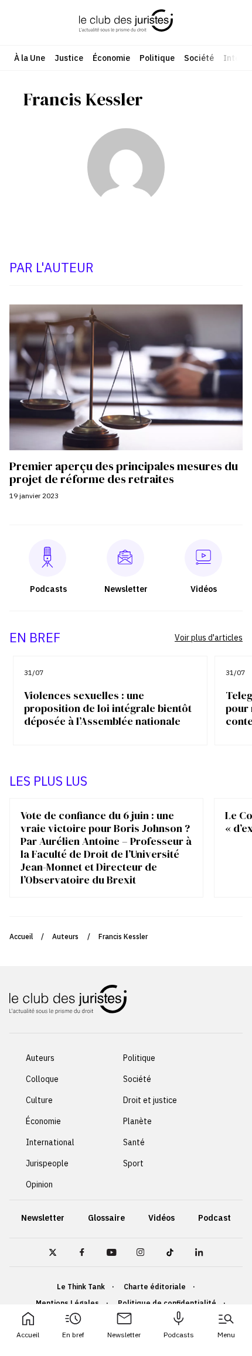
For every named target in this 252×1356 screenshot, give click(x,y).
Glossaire (106, 1218)
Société (199, 58)
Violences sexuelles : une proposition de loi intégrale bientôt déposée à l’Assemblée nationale (108, 708)
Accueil (27, 1334)
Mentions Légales (67, 1303)
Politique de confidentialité (167, 1303)
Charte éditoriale (155, 1286)
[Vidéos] (203, 558)
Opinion (39, 1184)
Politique (157, 58)
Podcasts (179, 1334)
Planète (137, 1121)
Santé (134, 1142)
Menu (226, 1334)
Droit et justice (150, 1100)
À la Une (29, 58)
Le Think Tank (81, 1286)
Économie (111, 58)
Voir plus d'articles (209, 637)
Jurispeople (47, 1163)
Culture (39, 1100)
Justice (69, 58)
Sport (133, 1163)
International (50, 1142)
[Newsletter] (125, 558)
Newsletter (124, 1334)
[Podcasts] (47, 558)
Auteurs (65, 936)
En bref (73, 1334)
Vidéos (161, 1218)
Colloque (42, 1079)
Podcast (214, 1218)
